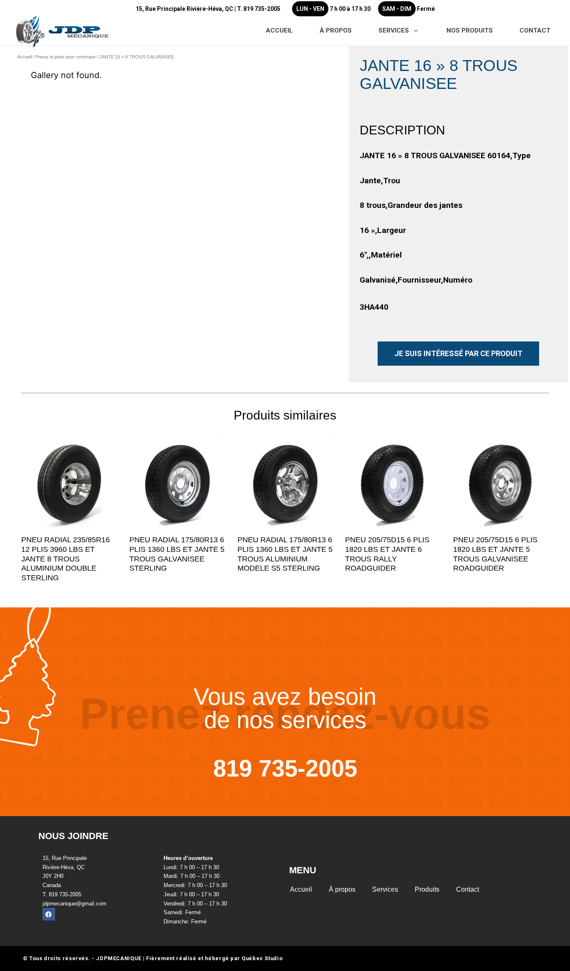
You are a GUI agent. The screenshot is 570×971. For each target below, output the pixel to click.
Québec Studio (262, 958)
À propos (342, 889)
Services (385, 889)
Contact (467, 889)
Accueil (24, 56)
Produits (427, 889)
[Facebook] (49, 914)
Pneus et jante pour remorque (65, 56)
